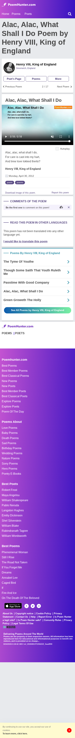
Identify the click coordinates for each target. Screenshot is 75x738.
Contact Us (22, 616)
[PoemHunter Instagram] (39, 606)
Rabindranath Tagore (15, 530)
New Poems (9, 381)
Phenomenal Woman (15, 552)
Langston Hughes (13, 510)
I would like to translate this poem (25, 241)
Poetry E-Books (11, 473)
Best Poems (9, 365)
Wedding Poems (12, 453)
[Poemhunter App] (13, 606)
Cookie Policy (43, 613)
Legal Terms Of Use (22, 623)
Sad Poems (9, 443)
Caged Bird (9, 582)
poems (20, 182)
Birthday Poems (11, 448)
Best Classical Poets (14, 396)
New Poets (8, 386)
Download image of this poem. (20, 192)
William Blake (10, 525)
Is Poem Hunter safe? (29, 620)
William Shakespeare (15, 500)
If (2, 587)
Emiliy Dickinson (12, 515)
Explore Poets (10, 406)
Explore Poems (11, 401)
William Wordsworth (14, 535)
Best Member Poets (14, 391)
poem (9, 182)
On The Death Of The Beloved (20, 597)
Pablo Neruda (10, 505)
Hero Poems (9, 468)
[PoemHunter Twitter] (33, 606)
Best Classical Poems (15, 375)
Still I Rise (8, 557)
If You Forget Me (12, 567)
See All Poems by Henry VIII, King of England (37, 310)
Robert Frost (9, 489)
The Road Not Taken (14, 562)
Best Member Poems (15, 370)
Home (5, 13)
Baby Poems (10, 432)
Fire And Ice (9, 592)
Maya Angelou (11, 495)
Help (33, 616)
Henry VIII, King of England (36, 64)
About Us (8, 613)
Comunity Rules (52, 620)
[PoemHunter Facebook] (26, 606)
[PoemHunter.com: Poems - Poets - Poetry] (19, 5)
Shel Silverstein (11, 520)
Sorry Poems (10, 463)
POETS (20, 333)
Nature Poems (11, 458)
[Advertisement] (37, 699)
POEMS (7, 333)
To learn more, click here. (15, 733)
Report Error (45, 616)
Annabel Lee (10, 577)
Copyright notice (24, 613)
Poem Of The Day (13, 411)
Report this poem (60, 192)
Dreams (7, 572)
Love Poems (9, 427)
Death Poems (10, 438)
